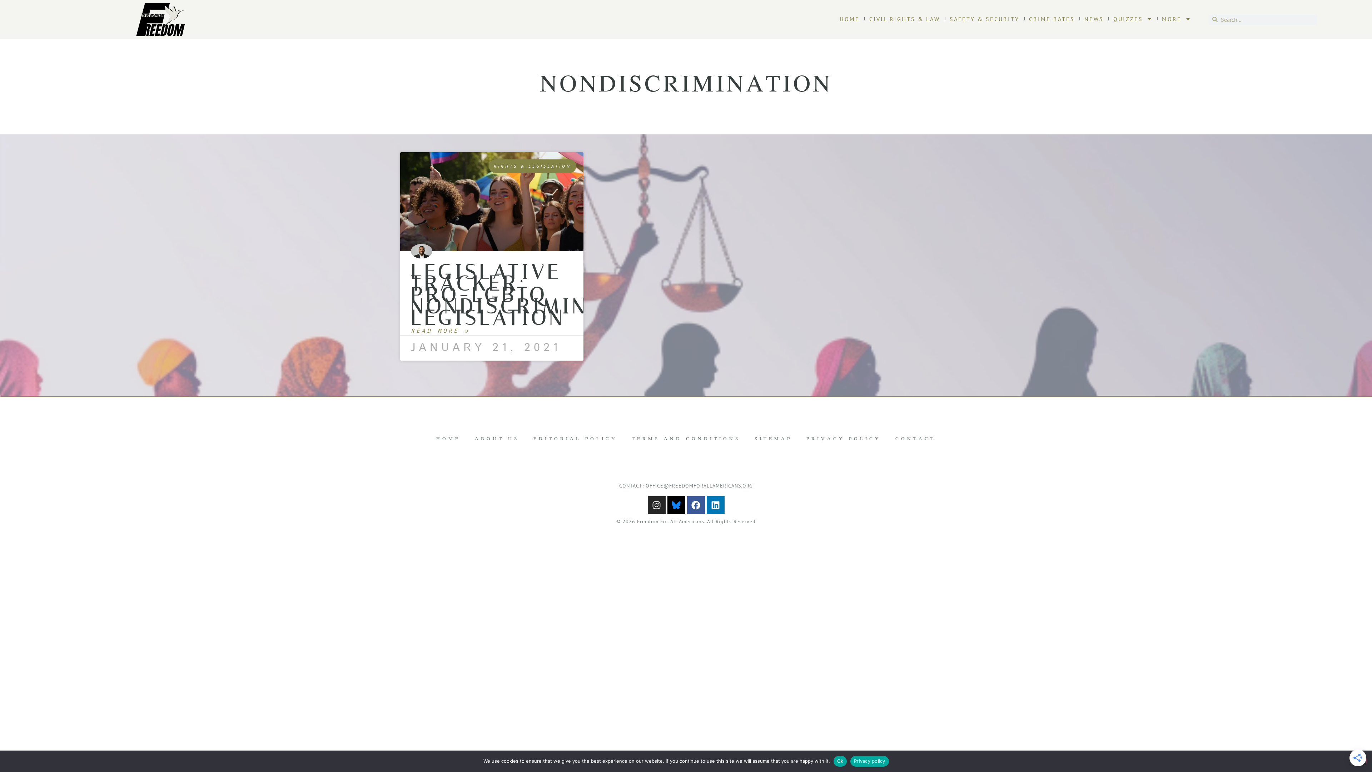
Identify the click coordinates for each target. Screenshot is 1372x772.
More (1172, 19)
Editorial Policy (575, 438)
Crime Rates (1052, 19)
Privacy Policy (843, 438)
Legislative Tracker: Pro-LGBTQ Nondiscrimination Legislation (535, 295)
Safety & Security (984, 19)
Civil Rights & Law (904, 19)
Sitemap (773, 438)
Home (850, 19)
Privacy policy (869, 761)
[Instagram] (657, 505)
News (1094, 19)
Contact (915, 438)
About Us (497, 438)
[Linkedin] (716, 505)
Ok (840, 761)
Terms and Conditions (686, 438)
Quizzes (1128, 19)
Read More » (440, 331)
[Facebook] (696, 505)
